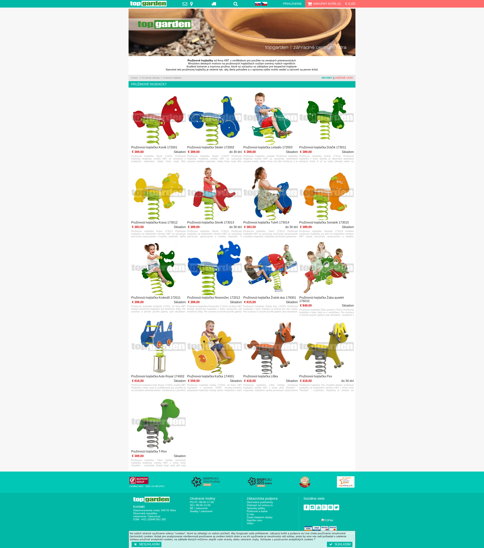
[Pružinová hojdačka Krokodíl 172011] (158, 268)
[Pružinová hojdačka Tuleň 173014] (270, 193)
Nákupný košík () (327, 3)
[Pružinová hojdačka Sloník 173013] (214, 193)
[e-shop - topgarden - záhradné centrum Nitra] (242, 32)
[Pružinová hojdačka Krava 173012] (158, 193)
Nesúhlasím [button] (149, 544)
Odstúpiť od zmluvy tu (260, 505)
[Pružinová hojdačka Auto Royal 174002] (158, 346)
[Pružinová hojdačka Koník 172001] (158, 117)
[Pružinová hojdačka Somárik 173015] (326, 193)
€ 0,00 (350, 4)
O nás (250, 514)
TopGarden (148, 3)
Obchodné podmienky (260, 502)
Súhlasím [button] (342, 544)
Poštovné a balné (257, 511)
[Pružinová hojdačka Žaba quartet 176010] (326, 268)
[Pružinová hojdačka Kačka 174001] (214, 346)
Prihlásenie (292, 3)
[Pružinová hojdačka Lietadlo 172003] (270, 117)
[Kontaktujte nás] (188, 4)
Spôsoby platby (256, 508)
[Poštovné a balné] (214, 4)
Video (250, 523)
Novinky (327, 77)
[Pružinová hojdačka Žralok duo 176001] (270, 268)
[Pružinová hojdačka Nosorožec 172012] (214, 268)
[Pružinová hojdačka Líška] (270, 346)
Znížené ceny (344, 77)
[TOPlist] (327, 520)
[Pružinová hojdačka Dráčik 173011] (326, 117)
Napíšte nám (254, 520)
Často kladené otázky (259, 517)
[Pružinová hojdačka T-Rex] (158, 422)
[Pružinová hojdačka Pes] (326, 346)
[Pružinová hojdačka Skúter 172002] (214, 117)
